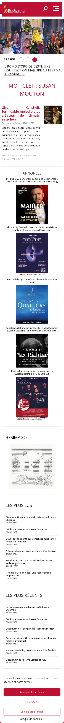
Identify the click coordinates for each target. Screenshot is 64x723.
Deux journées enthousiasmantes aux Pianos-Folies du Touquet (31, 639)
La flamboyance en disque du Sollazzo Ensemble (27, 608)
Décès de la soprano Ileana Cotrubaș (26, 619)
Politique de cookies (30, 719)
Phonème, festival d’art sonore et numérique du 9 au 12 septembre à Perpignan (32, 228)
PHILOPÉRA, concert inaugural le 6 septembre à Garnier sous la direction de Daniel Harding (32, 180)
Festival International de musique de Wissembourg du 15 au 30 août (32, 372)
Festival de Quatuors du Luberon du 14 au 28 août (32, 280)
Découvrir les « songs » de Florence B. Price (30, 628)
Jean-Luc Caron (13, 123)
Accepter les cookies (32, 692)
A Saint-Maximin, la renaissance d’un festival (31, 650)
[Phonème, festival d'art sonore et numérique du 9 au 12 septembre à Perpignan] (32, 254)
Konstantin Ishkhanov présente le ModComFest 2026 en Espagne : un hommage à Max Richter (32, 329)
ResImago (16, 437)
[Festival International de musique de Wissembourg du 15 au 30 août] (32, 398)
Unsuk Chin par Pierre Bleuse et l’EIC (26, 659)
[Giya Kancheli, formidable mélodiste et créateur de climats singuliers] (53, 115)
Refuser (32, 701)
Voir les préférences (32, 711)
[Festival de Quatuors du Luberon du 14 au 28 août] (32, 305)
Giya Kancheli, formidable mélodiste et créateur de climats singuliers (21, 113)
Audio (5, 155)
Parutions (17, 158)
